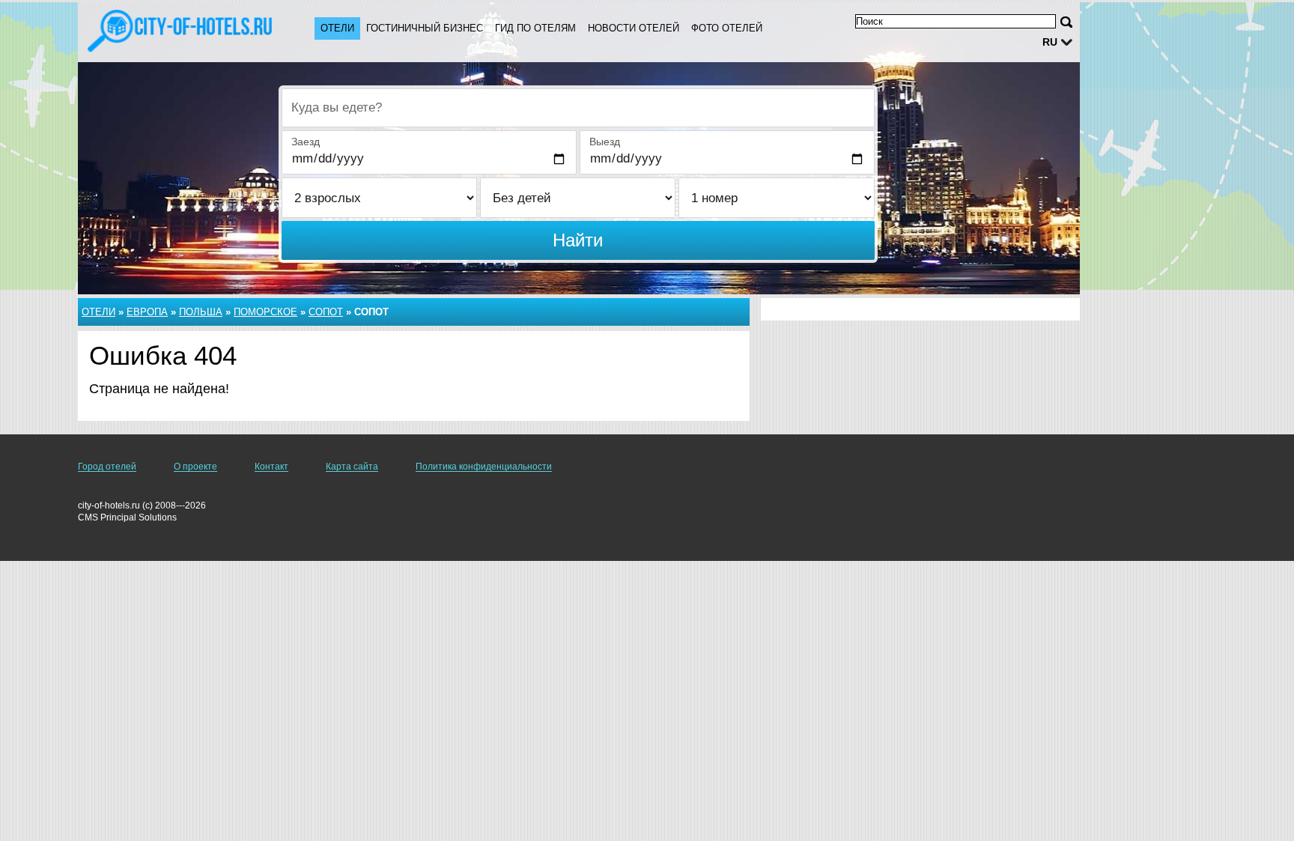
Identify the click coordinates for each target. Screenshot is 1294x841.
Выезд (604, 142)
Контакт (271, 466)
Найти (578, 240)
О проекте (195, 466)
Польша (200, 312)
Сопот (326, 312)
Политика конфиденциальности (484, 466)
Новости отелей (633, 28)
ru (1049, 42)
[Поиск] (1066, 22)
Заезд (305, 142)
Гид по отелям (535, 28)
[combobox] (578, 108)
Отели (337, 28)
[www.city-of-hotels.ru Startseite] (181, 30)
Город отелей (107, 466)
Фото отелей (726, 28)
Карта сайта (352, 466)
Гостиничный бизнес (424, 28)
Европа (147, 312)
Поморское (265, 312)
